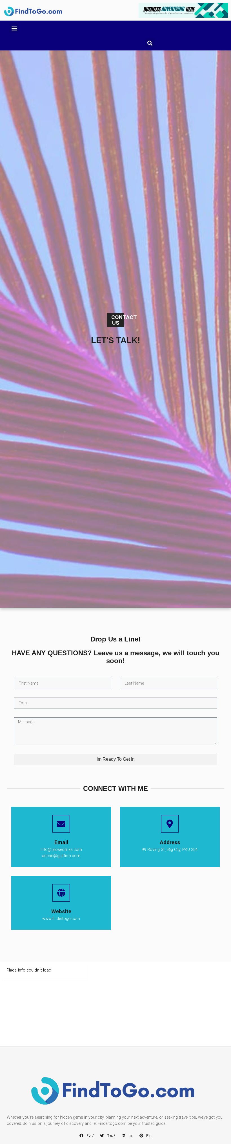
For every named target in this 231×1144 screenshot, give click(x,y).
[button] (14, 28)
